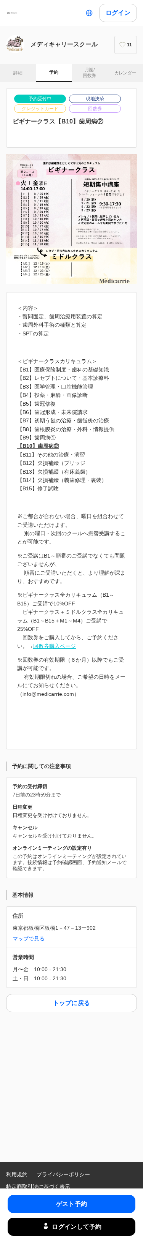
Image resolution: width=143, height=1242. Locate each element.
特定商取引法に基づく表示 (38, 1187)
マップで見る (29, 938)
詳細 (17, 73)
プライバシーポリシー (63, 1174)
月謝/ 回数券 (89, 73)
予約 (53, 72)
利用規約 (16, 1174)
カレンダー (125, 73)
